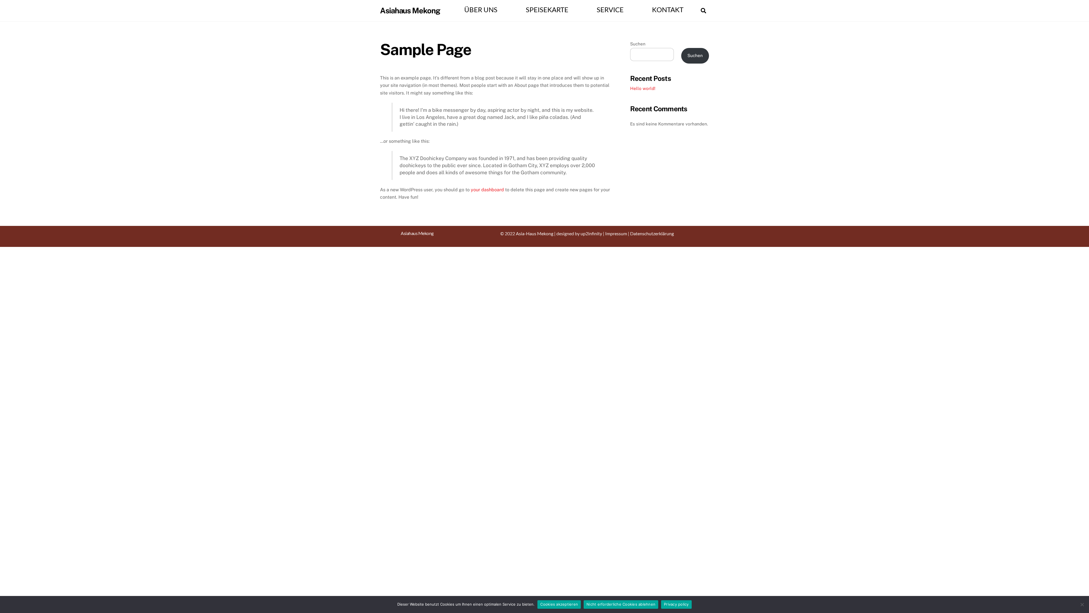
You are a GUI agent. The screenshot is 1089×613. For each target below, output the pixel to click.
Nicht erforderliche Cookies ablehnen (620, 604)
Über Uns (480, 9)
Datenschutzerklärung (652, 233)
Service (610, 9)
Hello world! (642, 88)
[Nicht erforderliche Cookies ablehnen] (1082, 604)
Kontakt (667, 9)
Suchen (637, 43)
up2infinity (591, 233)
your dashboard (487, 189)
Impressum (616, 233)
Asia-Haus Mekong (534, 233)
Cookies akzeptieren (559, 604)
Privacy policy (676, 604)
